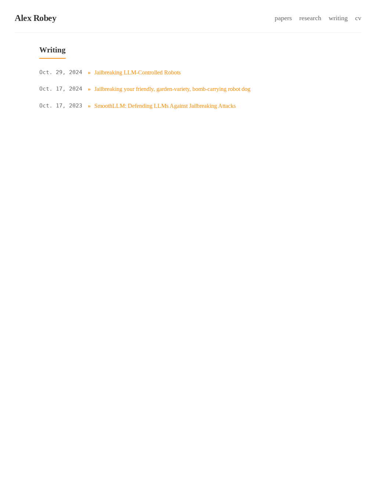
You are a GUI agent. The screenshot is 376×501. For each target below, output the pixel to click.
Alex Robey (35, 18)
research (310, 18)
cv (358, 18)
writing (338, 18)
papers (283, 18)
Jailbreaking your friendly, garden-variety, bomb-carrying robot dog (172, 89)
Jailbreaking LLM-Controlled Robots (137, 72)
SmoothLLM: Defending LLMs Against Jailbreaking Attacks (165, 106)
